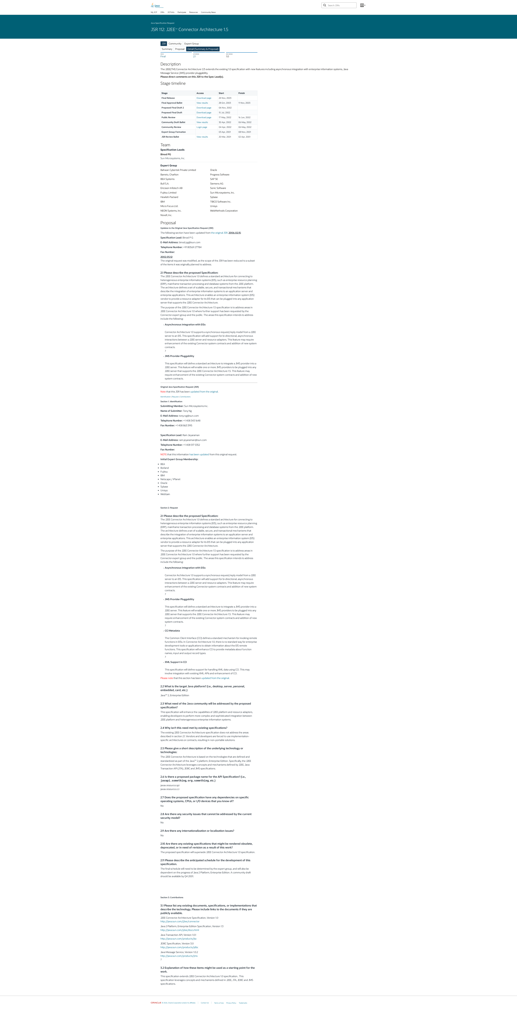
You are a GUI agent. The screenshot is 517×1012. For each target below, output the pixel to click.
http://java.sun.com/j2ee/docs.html (179, 930)
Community (175, 43)
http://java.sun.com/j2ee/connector (179, 921)
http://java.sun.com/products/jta (178, 938)
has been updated (199, 454)
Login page (202, 127)
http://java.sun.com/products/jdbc (179, 947)
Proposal (179, 49)
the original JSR (219, 232)
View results (202, 102)
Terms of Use (219, 1003)
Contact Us (205, 1003)
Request (175, 396)
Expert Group (191, 43)
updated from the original (204, 391)
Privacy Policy (231, 1003)
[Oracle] (156, 1002)
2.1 (194, 56)
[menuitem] (154, 13)
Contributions (185, 396)
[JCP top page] (157, 5)
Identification (165, 396)
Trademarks (243, 1003)
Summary (167, 49)
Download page (204, 97)
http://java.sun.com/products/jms (179, 955)
